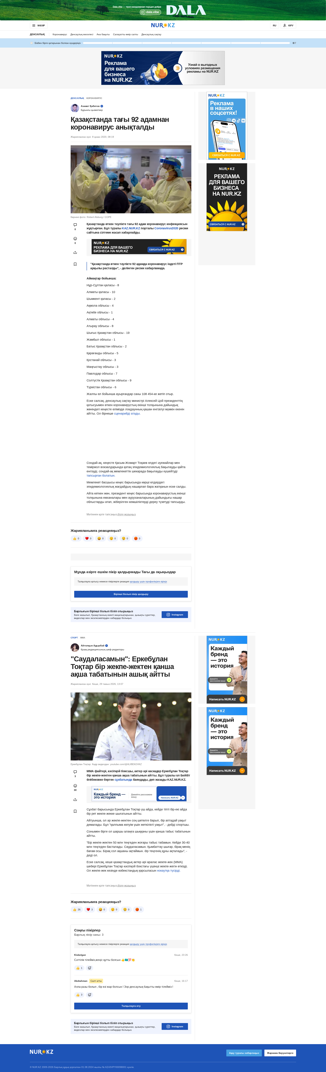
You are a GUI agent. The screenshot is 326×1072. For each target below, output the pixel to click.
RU (274, 25)
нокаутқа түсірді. (168, 870)
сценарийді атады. (127, 413)
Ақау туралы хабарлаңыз (244, 1053)
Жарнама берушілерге (280, 1053)
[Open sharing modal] (75, 252)
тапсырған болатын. (101, 475)
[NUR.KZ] (163, 25)
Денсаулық (37, 34)
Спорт (74, 638)
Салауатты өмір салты (125, 34)
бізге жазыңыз (127, 514)
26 (79, 909)
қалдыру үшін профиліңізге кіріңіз (148, 581)
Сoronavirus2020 (166, 228)
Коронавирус (60, 34)
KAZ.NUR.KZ (131, 228)
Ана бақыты (103, 34)
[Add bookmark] (75, 264)
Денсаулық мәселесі (81, 34)
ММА (82, 638)
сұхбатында (124, 779)
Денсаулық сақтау (151, 34)
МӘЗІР (41, 25)
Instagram (177, 614)
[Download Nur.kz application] (163, 10)
